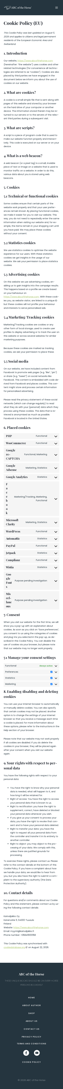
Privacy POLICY (31, 1036)
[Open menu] (56, 7)
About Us (31, 1021)
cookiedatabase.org (14, 947)
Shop (31, 1013)
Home (31, 997)
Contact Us (31, 1029)
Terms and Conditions (31, 1043)
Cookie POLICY (31, 1062)
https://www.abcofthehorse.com (35, 60)
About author (31, 1005)
